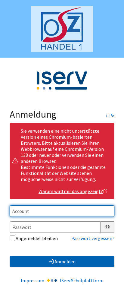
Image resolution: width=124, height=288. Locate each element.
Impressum (32, 280)
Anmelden (65, 261)
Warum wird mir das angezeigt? (71, 191)
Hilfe (110, 116)
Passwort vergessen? (92, 238)
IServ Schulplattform (82, 280)
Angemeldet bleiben (37, 238)
